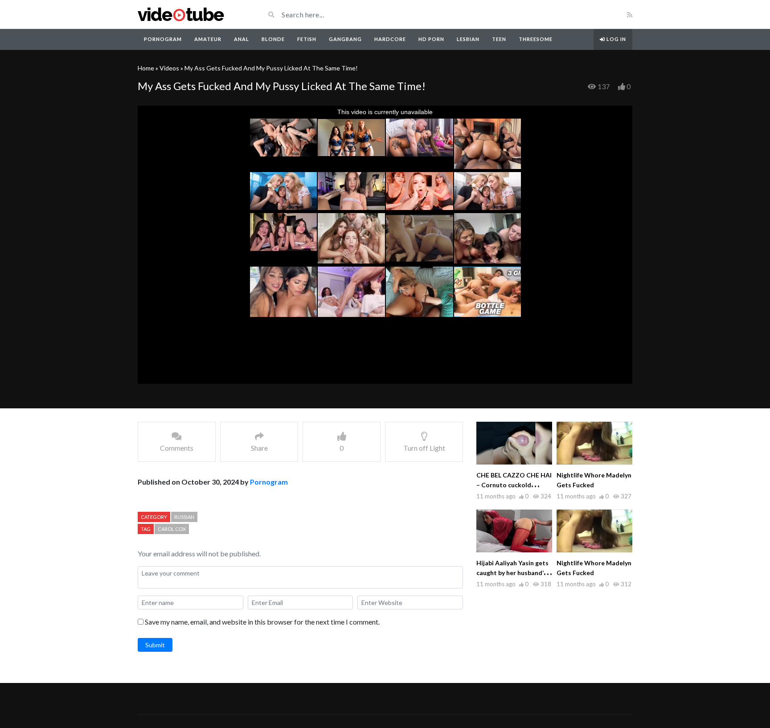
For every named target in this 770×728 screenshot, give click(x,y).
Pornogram (163, 39)
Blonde (273, 39)
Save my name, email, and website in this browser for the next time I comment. (262, 621)
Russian (184, 517)
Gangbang (345, 39)
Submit (155, 645)
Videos (169, 68)
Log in (615, 39)
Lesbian (468, 39)
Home (146, 68)
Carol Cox (172, 529)
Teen (499, 39)
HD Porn (431, 39)
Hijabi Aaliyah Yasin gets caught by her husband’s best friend (512, 572)
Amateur (207, 39)
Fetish (306, 39)
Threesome (536, 39)
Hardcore (390, 39)
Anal (241, 39)
